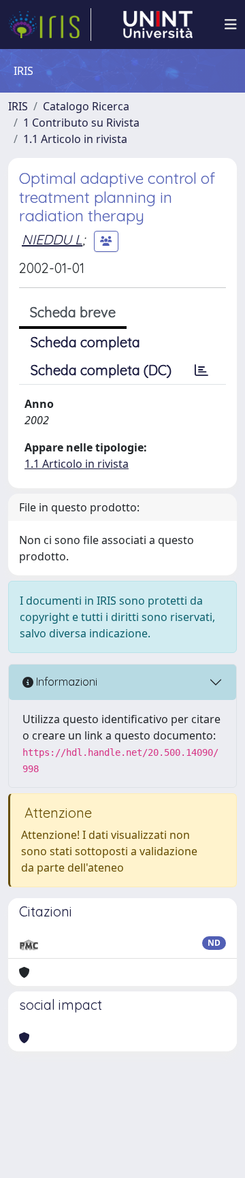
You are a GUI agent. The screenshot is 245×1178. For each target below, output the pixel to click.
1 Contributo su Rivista (81, 122)
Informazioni (65, 681)
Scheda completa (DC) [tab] (101, 370)
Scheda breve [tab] (73, 312)
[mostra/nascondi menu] (231, 24)
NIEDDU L (52, 239)
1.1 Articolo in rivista (75, 138)
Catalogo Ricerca (86, 106)
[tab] (201, 370)
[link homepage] (49, 24)
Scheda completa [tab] (85, 342)
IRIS (18, 106)
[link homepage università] (157, 24)
